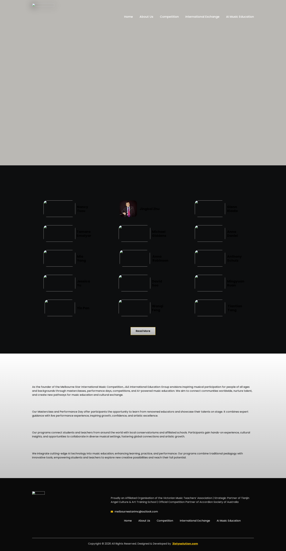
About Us (146, 17)
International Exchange (202, 17)
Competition (169, 17)
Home (128, 17)
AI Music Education (240, 17)
